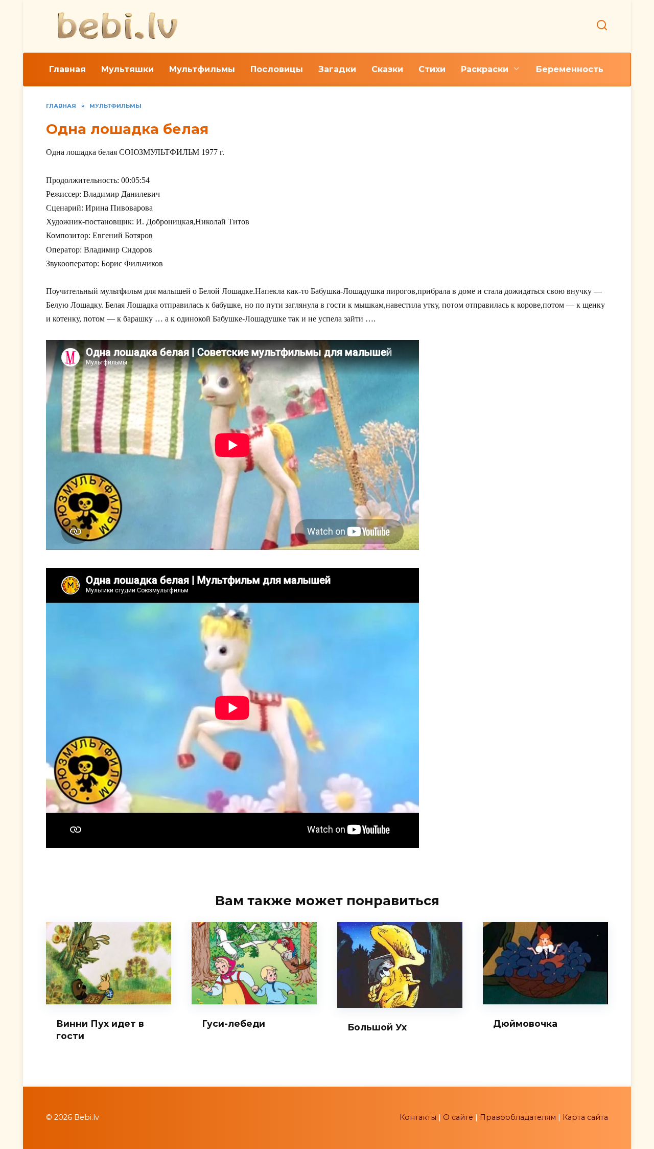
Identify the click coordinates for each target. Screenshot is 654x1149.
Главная (67, 69)
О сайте (458, 1117)
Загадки (337, 69)
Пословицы (276, 69)
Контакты (418, 1117)
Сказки (387, 69)
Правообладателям (518, 1117)
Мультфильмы (202, 69)
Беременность (569, 69)
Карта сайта (585, 1117)
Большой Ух (377, 1027)
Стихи (432, 69)
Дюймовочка (525, 1023)
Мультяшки (127, 69)
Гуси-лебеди (233, 1023)
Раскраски (484, 69)
